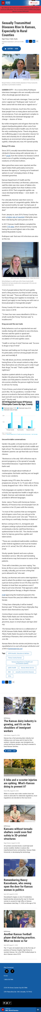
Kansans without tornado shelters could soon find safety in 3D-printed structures (18, 833)
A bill (3, 595)
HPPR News (7, 718)
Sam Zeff (6, 894)
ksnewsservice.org (15, 649)
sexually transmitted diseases (25, 672)
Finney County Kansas (15, 657)
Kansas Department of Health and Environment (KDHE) (22, 662)
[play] (3, 1010)
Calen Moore (7, 735)
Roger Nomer (7, 843)
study (8, 156)
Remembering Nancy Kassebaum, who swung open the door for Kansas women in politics (18, 884)
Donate (35, 3)
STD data (10, 227)
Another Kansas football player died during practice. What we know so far (19, 937)
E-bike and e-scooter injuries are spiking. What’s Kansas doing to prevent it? (20, 783)
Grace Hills (6, 791)
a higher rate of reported (15, 217)
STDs (9, 676)
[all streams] (38, 1009)
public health (12, 667)
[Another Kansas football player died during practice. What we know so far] (19, 919)
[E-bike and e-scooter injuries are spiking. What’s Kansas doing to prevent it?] (19, 767)
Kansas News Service (27, 667)
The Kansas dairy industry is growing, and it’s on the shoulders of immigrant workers (20, 726)
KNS (9, 672)
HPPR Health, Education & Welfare (18, 653)
